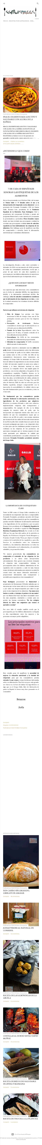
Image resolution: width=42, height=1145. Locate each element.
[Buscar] (38, 3)
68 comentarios (15, 896)
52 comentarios (15, 933)
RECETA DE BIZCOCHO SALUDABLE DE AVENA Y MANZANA (19, 1082)
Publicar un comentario (17, 141)
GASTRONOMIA (13, 725)
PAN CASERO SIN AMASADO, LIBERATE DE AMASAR (16, 891)
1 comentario (14, 1122)
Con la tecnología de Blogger (23, 1134)
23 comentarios (15, 1041)
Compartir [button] (6, 141)
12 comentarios (15, 1001)
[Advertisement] (21, 49)
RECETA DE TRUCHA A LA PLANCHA (20, 1118)
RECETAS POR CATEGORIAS (19, 21)
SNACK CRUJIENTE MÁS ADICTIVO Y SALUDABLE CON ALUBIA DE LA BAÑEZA (20, 119)
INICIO (5, 21)
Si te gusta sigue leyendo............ (13, 143)
